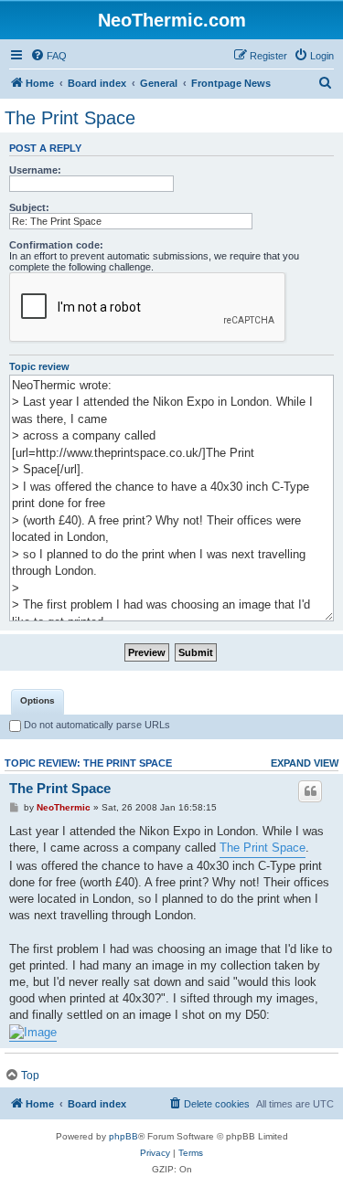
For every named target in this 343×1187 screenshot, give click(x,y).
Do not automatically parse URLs (95, 724)
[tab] (37, 702)
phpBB (123, 1136)
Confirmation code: (56, 244)
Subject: (29, 207)
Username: (35, 169)
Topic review (39, 366)
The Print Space (70, 118)
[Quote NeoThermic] (310, 791)
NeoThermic (64, 807)
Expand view (304, 763)
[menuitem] (48, 56)
